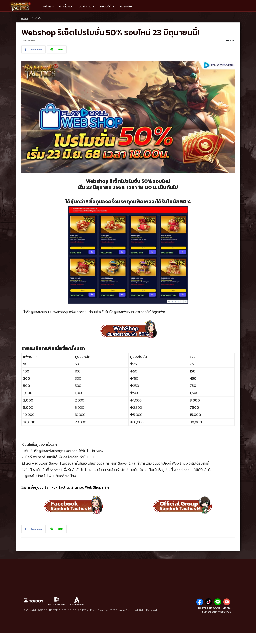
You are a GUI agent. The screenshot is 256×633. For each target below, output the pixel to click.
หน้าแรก (48, 6)
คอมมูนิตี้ (105, 6)
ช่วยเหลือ (126, 6)
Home (24, 18)
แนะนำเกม (85, 6)
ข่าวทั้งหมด (66, 6)
